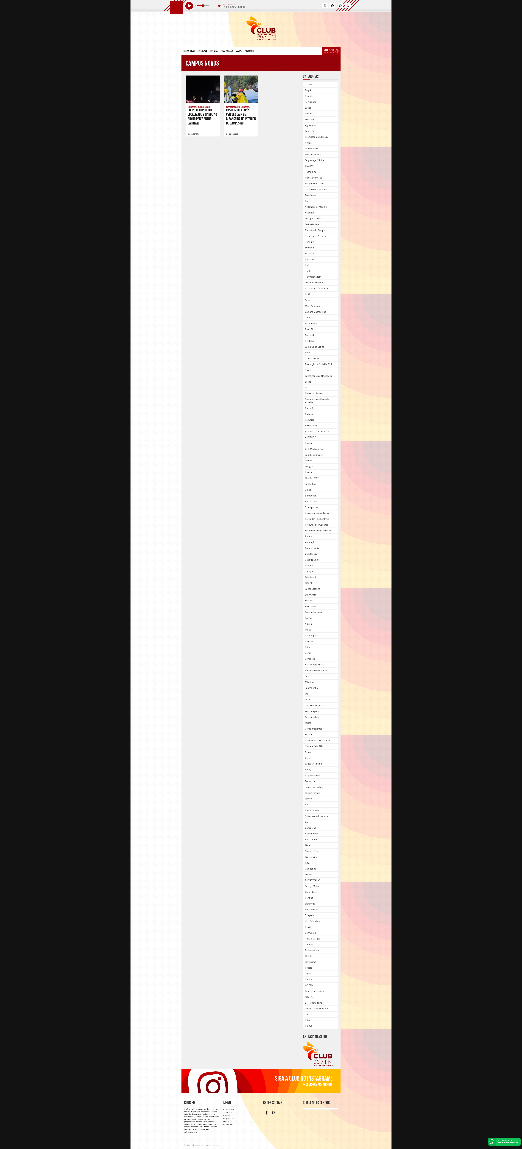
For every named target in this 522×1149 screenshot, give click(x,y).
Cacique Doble (312, 559)
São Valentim (311, 687)
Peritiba (309, 897)
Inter (307, 1020)
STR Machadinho (313, 1002)
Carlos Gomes (312, 891)
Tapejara (309, 571)
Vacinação (310, 542)
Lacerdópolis (311, 635)
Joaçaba (309, 641)
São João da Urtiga (314, 346)
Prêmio (308, 352)
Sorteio (309, 874)
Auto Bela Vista (313, 909)
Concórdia (310, 658)
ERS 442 (309, 600)
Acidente (309, 212)
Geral (307, 757)
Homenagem (311, 833)
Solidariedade (312, 224)
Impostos (310, 259)
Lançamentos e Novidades (318, 375)
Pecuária (309, 419)
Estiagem (309, 247)
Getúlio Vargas (312, 938)
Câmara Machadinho (315, 311)
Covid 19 (309, 165)
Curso (308, 973)
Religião (309, 460)
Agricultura (310, 125)
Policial (308, 142)
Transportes (311, 507)
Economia (310, 119)
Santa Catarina (312, 588)
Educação (310, 131)
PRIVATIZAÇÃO (312, 880)
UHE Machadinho (314, 448)
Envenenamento (313, 612)
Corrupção (310, 932)
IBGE (307, 862)
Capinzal (309, 335)
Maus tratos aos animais (317, 740)
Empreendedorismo (315, 991)
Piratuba (309, 340)
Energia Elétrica (313, 154)
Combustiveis (312, 548)
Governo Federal (313, 705)
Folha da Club (312, 950)
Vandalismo (311, 501)
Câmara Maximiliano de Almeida (317, 401)
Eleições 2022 (312, 478)
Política (308, 113)
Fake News (310, 961)
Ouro (307, 676)
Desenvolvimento (314, 282)
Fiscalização (311, 857)
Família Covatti (312, 792)
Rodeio (308, 967)
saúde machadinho (314, 787)
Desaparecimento (314, 218)
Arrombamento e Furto (317, 513)
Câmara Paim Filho (314, 746)
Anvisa (308, 623)
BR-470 (308, 1026)
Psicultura (310, 253)
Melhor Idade (312, 810)
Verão (308, 652)
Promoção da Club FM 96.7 (318, 364)
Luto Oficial (310, 594)
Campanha (310, 868)
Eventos (309, 201)
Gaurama (309, 944)
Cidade (308, 84)
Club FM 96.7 (311, 553)
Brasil (308, 926)
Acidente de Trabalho (316, 206)
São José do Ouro (314, 454)
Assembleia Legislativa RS (318, 530)
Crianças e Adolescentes (317, 816)
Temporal (310, 317)
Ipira (307, 647)
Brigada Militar (312, 775)
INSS (307, 294)
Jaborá (308, 798)
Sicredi (308, 734)
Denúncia (310, 781)
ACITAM (309, 985)
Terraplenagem (313, 276)
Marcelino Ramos (314, 393)
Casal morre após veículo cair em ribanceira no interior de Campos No (241, 116)
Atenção (309, 769)
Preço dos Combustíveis (317, 518)
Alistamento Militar (314, 664)
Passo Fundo (311, 839)
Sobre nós (202, 50)
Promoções (249, 50)
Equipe (239, 50)
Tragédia (309, 915)
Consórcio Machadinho (317, 1008)
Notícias (214, 50)
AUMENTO (310, 437)
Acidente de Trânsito (315, 183)
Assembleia (311, 323)
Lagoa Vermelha (313, 763)
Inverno (309, 443)
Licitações (310, 903)
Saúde (308, 107)
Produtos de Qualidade (316, 524)
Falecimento (311, 577)
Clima (308, 752)
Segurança (310, 101)
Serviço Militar (312, 886)
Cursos (308, 979)
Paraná (308, 536)
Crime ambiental (313, 728)
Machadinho (311, 148)
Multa (308, 629)
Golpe (308, 489)
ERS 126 (309, 996)
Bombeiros (310, 495)
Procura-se (310, 606)
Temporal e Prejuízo (315, 236)
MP (306, 693)
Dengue (309, 466)
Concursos (310, 827)
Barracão (309, 408)
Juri (307, 265)
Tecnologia (310, 171)
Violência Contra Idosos (317, 431)
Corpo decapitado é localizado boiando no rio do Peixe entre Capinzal (202, 116)
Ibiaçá (308, 722)
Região (308, 90)
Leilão (308, 381)
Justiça (308, 472)
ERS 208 (309, 583)
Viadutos (309, 565)
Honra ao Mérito (313, 177)
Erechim (309, 617)
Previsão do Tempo (315, 230)
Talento (309, 370)
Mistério (309, 682)
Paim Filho (310, 329)
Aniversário (311, 425)
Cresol (308, 1014)
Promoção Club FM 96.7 (317, 136)
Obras (308, 300)
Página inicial (189, 50)
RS (306, 387)
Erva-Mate (310, 195)
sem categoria (312, 711)
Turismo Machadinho (316, 189)
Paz (307, 804)
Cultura (309, 414)
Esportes (309, 96)
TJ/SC (308, 271)
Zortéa (308, 822)
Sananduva (310, 483)
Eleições (309, 956)
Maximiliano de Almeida (317, 288)
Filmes (308, 845)
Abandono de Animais (316, 670)
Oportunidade (312, 717)
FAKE (307, 699)
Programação (227, 50)
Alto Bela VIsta (312, 921)
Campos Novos (313, 851)
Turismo (309, 241)
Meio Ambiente (313, 305)
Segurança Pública (314, 160)
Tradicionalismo (313, 358)
